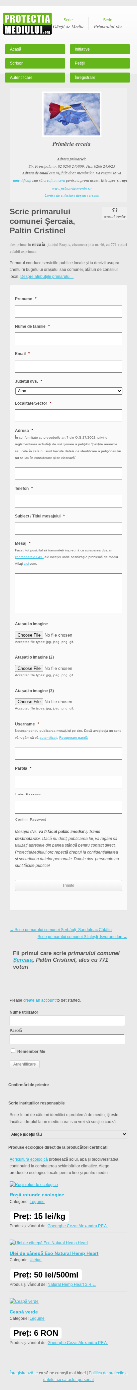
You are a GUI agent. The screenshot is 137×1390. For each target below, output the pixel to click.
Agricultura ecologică (29, 1159)
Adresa (24, 430)
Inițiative (82, 49)
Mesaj (23, 543)
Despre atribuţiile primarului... (46, 276)
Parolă (16, 1030)
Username (27, 724)
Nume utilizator (24, 1012)
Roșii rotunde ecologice (37, 1194)
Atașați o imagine (31, 624)
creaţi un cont (54, 180)
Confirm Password (31, 819)
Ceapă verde (24, 1311)
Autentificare (21, 77)
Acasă (15, 49)
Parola (23, 768)
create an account (39, 1000)
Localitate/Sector (33, 403)
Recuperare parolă (73, 737)
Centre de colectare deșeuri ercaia (72, 195)
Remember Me (30, 1051)
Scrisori (17, 63)
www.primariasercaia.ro (71, 188)
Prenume (26, 299)
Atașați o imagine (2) (34, 657)
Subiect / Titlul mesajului (40, 516)
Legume (37, 1201)
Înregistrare (85, 77)
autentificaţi (22, 180)
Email (22, 353)
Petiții (80, 63)
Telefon (24, 488)
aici (26, 563)
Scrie (68, 24)
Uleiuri (36, 1260)
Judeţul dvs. (28, 381)
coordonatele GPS (29, 557)
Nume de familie (32, 326)
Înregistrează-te (24, 1373)
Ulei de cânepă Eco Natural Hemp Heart (54, 1253)
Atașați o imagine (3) (34, 691)
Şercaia (23, 960)
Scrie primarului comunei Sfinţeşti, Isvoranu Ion (82, 936)
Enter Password (29, 794)
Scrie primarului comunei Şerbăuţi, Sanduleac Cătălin (61, 929)
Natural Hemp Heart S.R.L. (72, 1284)
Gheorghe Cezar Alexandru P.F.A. (78, 1226)
